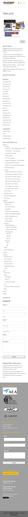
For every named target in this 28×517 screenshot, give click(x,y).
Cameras (6, 170)
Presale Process (8, 256)
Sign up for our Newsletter (10, 473)
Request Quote (8, 261)
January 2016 (6, 101)
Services (5, 252)
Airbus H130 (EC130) (11, 229)
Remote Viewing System (10, 195)
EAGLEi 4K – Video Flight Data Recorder (15, 148)
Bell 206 (8, 233)
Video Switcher (7, 191)
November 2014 (7, 115)
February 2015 (6, 113)
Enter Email (5, 325)
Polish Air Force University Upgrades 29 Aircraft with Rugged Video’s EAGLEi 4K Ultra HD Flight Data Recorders (14, 56)
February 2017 (6, 89)
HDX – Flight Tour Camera (11, 186)
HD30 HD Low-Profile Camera (12, 181)
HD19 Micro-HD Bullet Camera (13, 176)
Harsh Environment (9, 250)
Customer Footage (10, 281)
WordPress (15, 515)
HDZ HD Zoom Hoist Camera (12, 179)
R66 (7, 245)
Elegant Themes (14, 513)
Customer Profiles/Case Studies (12, 286)
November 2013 (7, 122)
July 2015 (5, 108)
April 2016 (5, 94)
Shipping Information (9, 266)
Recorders (6, 146)
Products (5, 144)
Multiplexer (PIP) (8, 193)
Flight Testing (8, 218)
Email (5, 320)
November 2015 (7, 105)
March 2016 (6, 96)
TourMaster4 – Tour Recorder (12, 151)
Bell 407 (8, 238)
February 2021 (6, 86)
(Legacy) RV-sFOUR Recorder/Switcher (14, 165)
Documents (7, 272)
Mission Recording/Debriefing (12, 214)
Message (6, 341)
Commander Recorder (10, 153)
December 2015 (7, 103)
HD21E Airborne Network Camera (13, 174)
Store (5, 268)
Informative (8, 277)
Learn (4, 133)
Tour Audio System (10, 206)
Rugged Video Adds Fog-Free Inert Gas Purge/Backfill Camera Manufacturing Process (12, 50)
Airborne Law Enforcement (12, 211)
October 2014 (6, 117)
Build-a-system (8, 259)
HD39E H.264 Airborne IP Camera (13, 172)
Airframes (6, 223)
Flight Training (8, 221)
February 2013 (6, 125)
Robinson (7, 241)
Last (4, 316)
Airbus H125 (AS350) (11, 227)
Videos (5, 275)
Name (5, 305)
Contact (5, 293)
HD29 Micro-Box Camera (11, 184)
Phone (4, 334)
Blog (5, 289)
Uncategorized (6, 138)
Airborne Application (9, 202)
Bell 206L (8, 236)
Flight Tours (8, 204)
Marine (5, 247)
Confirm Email (6, 331)
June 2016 (5, 91)
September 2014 (7, 120)
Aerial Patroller (9, 155)
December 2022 (7, 84)
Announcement (6, 131)
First (4, 311)
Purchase (5, 254)
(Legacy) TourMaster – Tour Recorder (14, 160)
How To (7, 279)
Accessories (7, 198)
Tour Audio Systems (9, 167)
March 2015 (6, 110)
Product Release (7, 136)
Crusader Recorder (10, 158)
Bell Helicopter (8, 232)
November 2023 (7, 82)
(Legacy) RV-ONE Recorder (12, 163)
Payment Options (8, 263)
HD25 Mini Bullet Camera (11, 188)
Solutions (5, 200)
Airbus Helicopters (9, 225)
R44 (7, 242)
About (4, 291)
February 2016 (6, 98)
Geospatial (7, 209)
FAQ (5, 284)
